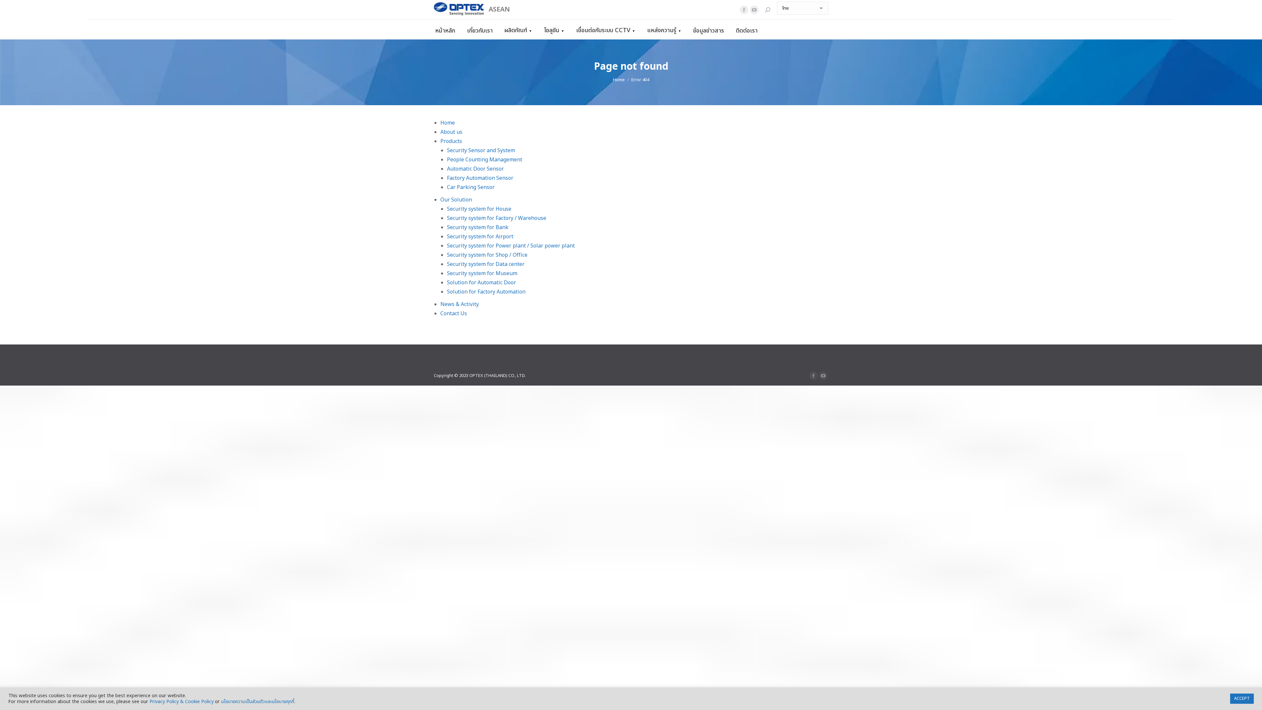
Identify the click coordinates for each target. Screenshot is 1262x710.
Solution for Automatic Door (481, 283)
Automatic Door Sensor (475, 169)
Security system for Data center (486, 264)
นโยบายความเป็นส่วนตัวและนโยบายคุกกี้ (257, 701)
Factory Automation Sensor (480, 178)
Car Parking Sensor (471, 187)
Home (447, 123)
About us (451, 132)
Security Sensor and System (481, 150)
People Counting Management (484, 160)
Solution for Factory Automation (486, 292)
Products (451, 141)
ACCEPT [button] (1242, 698)
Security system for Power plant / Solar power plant (511, 246)
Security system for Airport (480, 237)
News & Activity (459, 304)
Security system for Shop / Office (487, 255)
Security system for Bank (477, 227)
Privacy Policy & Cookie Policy (182, 701)
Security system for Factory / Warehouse (496, 218)
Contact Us (453, 314)
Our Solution (456, 200)
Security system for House (479, 209)
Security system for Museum (482, 273)
